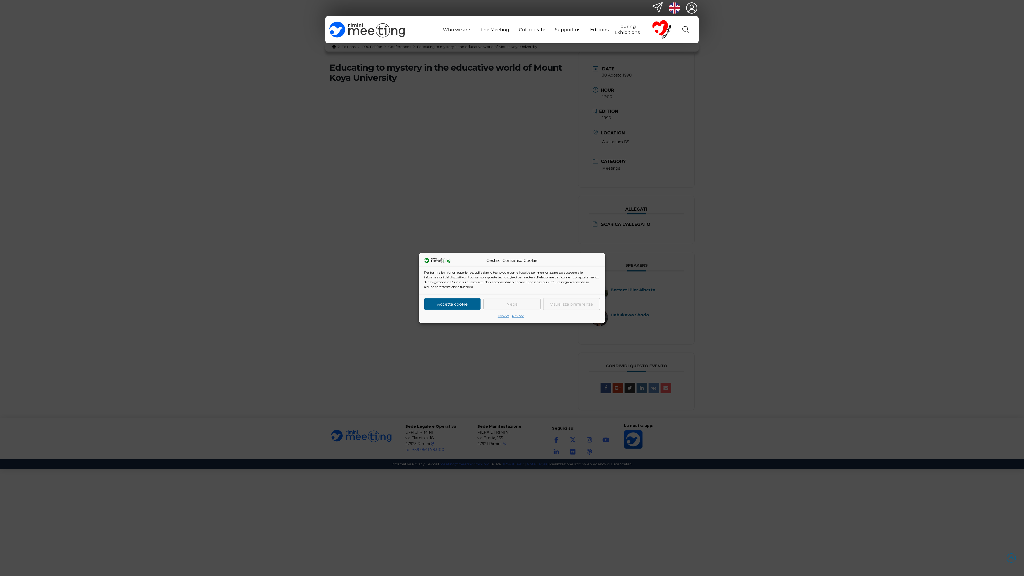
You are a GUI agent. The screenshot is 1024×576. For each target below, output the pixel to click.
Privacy (518, 316)
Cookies (503, 316)
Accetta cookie (452, 303)
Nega (512, 303)
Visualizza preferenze (571, 303)
